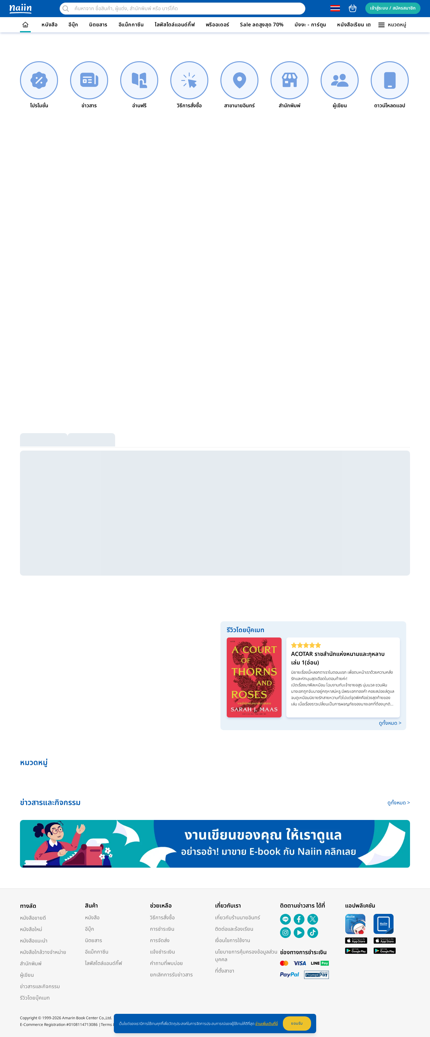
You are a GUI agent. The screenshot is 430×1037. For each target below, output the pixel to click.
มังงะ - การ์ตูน (310, 24)
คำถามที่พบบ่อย (166, 963)
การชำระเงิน (162, 929)
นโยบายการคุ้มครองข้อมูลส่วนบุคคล (246, 955)
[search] (65, 8)
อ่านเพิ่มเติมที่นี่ (266, 1024)
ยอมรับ (297, 1023)
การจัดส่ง (160, 940)
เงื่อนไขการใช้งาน (232, 940)
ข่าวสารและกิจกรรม (40, 986)
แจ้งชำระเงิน (162, 952)
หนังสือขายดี (33, 918)
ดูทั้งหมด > (390, 723)
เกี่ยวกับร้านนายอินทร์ (237, 917)
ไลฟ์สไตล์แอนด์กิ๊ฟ (175, 24)
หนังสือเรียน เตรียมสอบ (363, 24)
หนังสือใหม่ (31, 929)
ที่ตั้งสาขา (224, 971)
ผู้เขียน (27, 975)
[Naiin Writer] (215, 844)
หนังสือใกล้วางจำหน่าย (43, 952)
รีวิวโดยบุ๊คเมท (35, 998)
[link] (39, 85)
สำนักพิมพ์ (31, 964)
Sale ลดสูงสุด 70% (262, 24)
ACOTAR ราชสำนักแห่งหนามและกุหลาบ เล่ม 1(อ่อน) (338, 658)
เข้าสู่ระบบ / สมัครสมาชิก (393, 8)
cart (352, 8)
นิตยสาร (98, 24)
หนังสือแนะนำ (34, 941)
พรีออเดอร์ (217, 24)
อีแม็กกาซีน (131, 24)
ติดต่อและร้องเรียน (234, 929)
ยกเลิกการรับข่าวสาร (171, 975)
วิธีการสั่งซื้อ (162, 917)
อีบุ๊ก (73, 24)
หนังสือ (49, 24)
